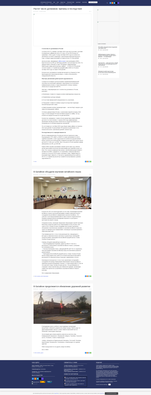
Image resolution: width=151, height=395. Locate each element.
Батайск (38, 276)
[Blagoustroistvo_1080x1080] (108, 32)
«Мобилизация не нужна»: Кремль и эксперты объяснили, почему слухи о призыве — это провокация (107, 55)
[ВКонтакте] (85, 161)
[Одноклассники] (87, 161)
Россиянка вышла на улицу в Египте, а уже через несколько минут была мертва (74, 381)
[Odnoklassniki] (112, 3)
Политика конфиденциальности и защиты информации (106, 379)
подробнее (56, 393)
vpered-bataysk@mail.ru (73, 366)
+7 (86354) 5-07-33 (81, 369)
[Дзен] (116, 3)
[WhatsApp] (90, 161)
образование (45, 276)
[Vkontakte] (110, 3)
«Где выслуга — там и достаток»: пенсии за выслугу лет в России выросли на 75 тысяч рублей (108, 64)
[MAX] (118, 3)
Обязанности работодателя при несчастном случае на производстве (107, 72)
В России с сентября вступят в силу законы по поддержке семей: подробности (74, 384)
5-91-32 (81, 365)
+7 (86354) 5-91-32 (82, 371)
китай (42, 276)
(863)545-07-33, (77, 365)
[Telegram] (114, 3)
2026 (35, 276)
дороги (42, 352)
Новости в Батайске (51, 174)
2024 (35, 161)
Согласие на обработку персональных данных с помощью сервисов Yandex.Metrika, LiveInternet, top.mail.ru (106, 381)
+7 (73, 365)
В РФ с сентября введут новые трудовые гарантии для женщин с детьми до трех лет (75, 378)
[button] (107, 2)
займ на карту (62, 61)
